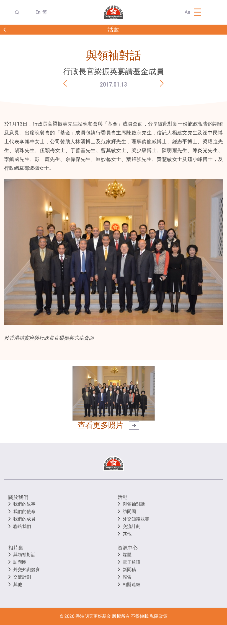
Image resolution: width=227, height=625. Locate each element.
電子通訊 (131, 562)
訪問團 (129, 511)
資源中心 (128, 548)
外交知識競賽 (136, 519)
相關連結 (131, 584)
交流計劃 (131, 526)
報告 (127, 577)
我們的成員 (24, 519)
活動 (123, 497)
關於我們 (18, 497)
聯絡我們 (22, 526)
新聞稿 (129, 569)
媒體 (127, 554)
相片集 (15, 548)
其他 (127, 534)
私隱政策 (158, 616)
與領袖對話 (134, 504)
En (36, 12)
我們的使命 (24, 511)
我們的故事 (24, 504)
